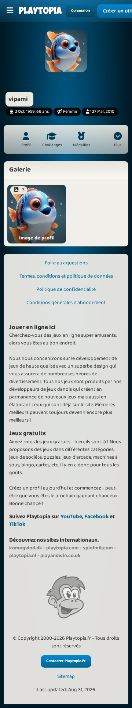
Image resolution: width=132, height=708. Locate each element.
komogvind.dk (25, 548)
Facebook (96, 516)
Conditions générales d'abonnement (66, 303)
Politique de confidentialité (66, 289)
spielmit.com (98, 548)
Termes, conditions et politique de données (66, 276)
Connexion (80, 10)
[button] (117, 140)
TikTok (17, 524)
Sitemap (66, 676)
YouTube (71, 516)
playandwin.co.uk (60, 556)
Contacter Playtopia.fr (66, 661)
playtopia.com (62, 548)
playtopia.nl (22, 556)
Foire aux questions (66, 263)
